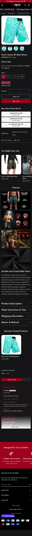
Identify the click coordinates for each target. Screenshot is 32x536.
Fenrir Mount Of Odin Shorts (10, 356)
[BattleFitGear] (16, 5)
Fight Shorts (11, 13)
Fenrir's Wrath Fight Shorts (9, 176)
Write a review (12, 380)
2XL (22, 76)
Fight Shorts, (15, 132)
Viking (14, 135)
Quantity (3, 91)
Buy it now (16, 101)
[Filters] (25, 379)
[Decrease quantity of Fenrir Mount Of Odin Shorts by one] (10, 91)
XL (17, 76)
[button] (29, 5)
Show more (15, 427)
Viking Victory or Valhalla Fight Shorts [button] (13, 411)
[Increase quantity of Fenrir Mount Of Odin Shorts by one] (29, 91)
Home (3, 13)
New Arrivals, (23, 132)
